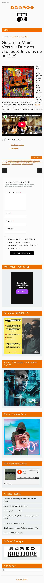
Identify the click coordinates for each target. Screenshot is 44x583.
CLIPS (34, 157)
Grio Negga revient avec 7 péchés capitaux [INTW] (21, 528)
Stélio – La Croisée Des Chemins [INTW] (20, 364)
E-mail (28, 7)
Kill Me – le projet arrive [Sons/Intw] (16, 506)
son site (37, 104)
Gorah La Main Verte (17, 162)
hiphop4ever (24, 36)
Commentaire (13, 193)
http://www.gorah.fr (17, 145)
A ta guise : (10, 565)
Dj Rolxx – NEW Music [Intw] (13, 533)
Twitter (16, 7)
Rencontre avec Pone (15, 414)
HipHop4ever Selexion (15, 463)
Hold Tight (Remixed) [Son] (13, 511)
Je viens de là (16, 164)
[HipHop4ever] (22, 22)
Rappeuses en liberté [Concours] (15, 523)
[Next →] (39, 170)
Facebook (12, 7)
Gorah (6, 162)
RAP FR (38, 157)
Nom (9, 213)
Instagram (24, 7)
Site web (10, 229)
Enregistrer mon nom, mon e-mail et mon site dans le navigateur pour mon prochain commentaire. (22, 243)
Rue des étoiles (27, 164)
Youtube (20, 7)
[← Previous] (4, 170)
